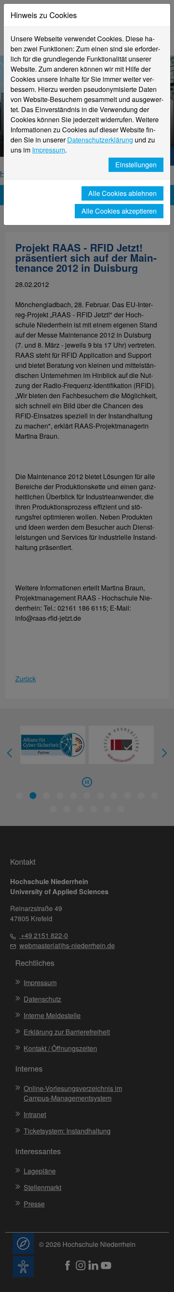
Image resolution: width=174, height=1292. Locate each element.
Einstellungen (136, 164)
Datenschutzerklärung (100, 140)
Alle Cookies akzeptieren (119, 211)
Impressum (48, 150)
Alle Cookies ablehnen (122, 193)
